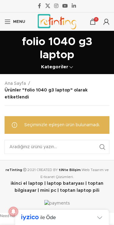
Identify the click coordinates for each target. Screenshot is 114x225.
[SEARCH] (102, 147)
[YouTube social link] (65, 6)
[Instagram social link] (56, 6)
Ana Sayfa (15, 83)
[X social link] (47, 6)
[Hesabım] (106, 22)
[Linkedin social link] (74, 6)
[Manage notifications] (13, 211)
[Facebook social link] (39, 6)
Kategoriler (54, 67)
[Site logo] (57, 22)
